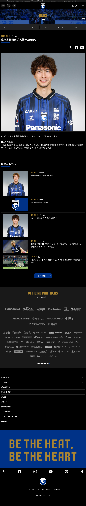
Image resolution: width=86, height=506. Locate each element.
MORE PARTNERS (43, 363)
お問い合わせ (6, 407)
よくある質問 (6, 411)
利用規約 (4, 421)
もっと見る (42, 275)
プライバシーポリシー (9, 416)
